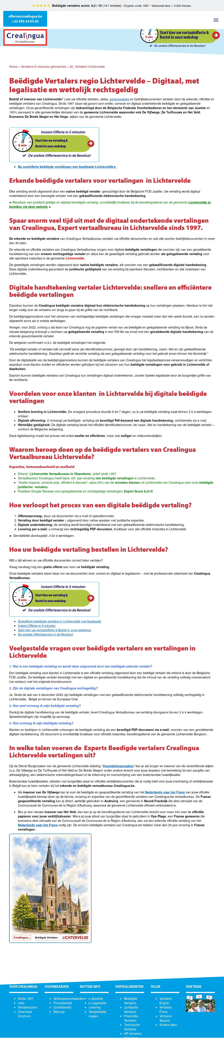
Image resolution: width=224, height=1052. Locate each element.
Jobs (21, 1003)
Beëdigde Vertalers (130, 1000)
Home (13, 66)
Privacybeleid (62, 1003)
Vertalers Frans (165, 1009)
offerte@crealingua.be (25, 16)
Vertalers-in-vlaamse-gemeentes (43, 66)
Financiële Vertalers (131, 1018)
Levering (95, 1007)
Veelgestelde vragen (97, 1013)
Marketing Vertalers (131, 1040)
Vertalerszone (27, 1007)
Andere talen (168, 1024)
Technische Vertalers (132, 1026)
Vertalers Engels (165, 1000)
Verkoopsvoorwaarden (68, 998)
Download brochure (25, 1013)
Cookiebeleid (62, 1007)
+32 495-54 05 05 (25, 21)
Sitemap (59, 1011)
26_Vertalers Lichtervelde (87, 66)
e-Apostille (96, 998)
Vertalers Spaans (165, 1018)
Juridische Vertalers (131, 1009)
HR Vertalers (133, 1033)
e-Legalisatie (97, 1003)
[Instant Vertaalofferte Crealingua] (54, 144)
